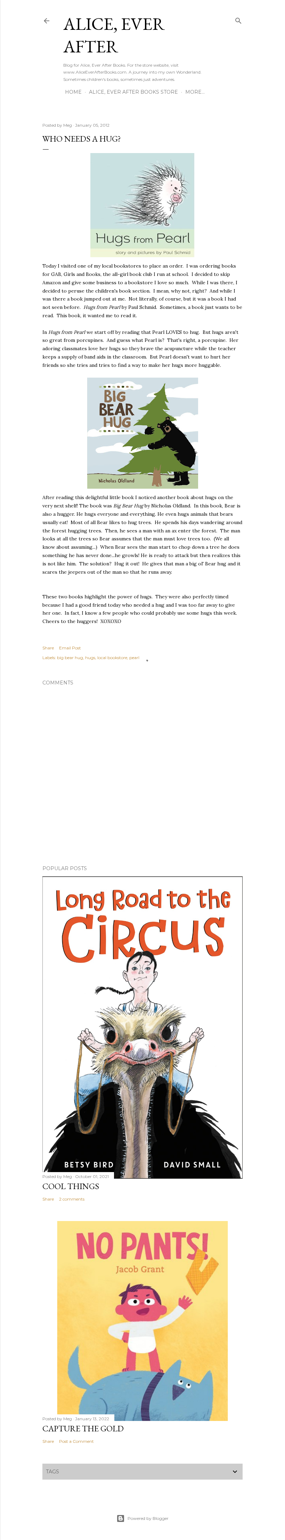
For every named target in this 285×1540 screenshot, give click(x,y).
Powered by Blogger (148, 1518)
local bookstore (112, 657)
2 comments (71, 1199)
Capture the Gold (83, 1428)
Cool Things (70, 1186)
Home (73, 92)
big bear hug (70, 657)
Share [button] (48, 647)
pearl (134, 657)
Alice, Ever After (114, 35)
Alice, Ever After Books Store (133, 92)
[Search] (238, 19)
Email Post (70, 647)
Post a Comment (76, 1441)
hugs (90, 657)
